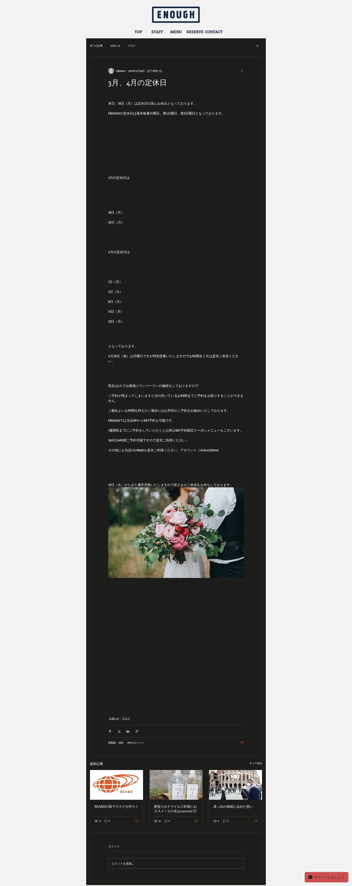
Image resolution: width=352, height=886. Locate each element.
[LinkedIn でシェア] (128, 731)
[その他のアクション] (241, 71)
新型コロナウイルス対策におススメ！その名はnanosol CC (175, 808)
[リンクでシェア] (137, 731)
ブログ (131, 45)
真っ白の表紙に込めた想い (233, 806)
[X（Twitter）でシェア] (119, 731)
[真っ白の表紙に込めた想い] (235, 785)
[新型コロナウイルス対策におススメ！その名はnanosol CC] (176, 785)
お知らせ (115, 45)
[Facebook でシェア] (110, 731)
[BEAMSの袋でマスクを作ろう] (116, 785)
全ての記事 (96, 45)
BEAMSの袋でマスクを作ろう (116, 806)
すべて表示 (255, 763)
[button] (257, 45)
